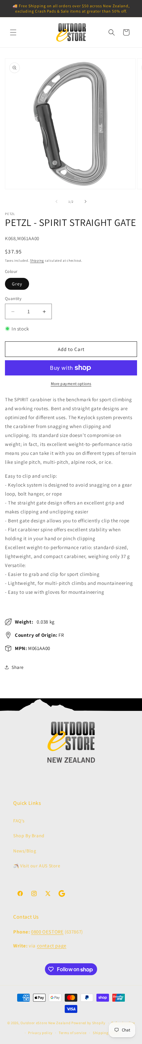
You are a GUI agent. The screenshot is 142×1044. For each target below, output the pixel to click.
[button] (13, 32)
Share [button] (18, 667)
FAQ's (19, 821)
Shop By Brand (29, 836)
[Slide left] (56, 201)
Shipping (37, 260)
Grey (17, 284)
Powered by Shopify (88, 1023)
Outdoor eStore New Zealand (45, 1023)
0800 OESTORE (47, 932)
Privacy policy (40, 1032)
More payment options (71, 383)
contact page (51, 945)
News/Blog (24, 851)
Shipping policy (106, 1032)
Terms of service (73, 1032)
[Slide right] (85, 201)
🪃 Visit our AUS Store (36, 866)
